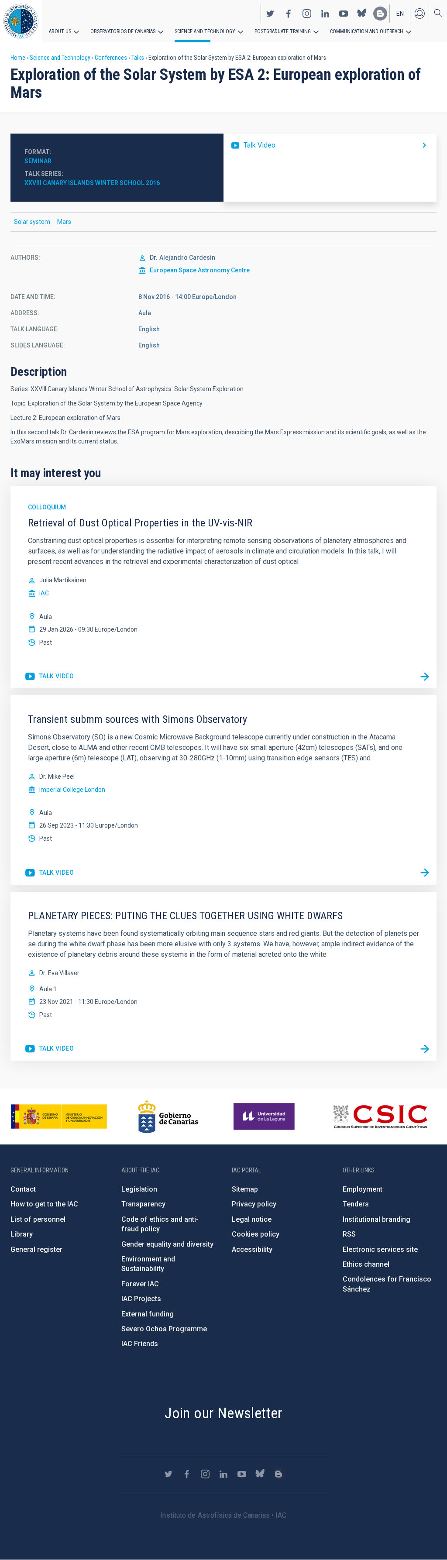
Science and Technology (205, 31)
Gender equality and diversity (167, 1244)
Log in (419, 13)
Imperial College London (72, 789)
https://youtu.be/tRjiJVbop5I (49, 873)
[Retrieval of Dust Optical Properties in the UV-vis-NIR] (425, 676)
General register (36, 1249)
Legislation (139, 1189)
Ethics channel (366, 1264)
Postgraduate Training (282, 31)
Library (21, 1234)
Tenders (356, 1204)
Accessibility (252, 1249)
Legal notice (252, 1219)
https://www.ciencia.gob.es (58, 1116)
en (400, 13)
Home (17, 57)
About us (60, 31)
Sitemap (245, 1189)
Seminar (38, 161)
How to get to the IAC (44, 1204)
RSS (349, 1234)
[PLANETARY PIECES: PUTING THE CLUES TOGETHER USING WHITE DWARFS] (425, 1049)
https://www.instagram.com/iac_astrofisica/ (307, 13)
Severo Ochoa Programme (164, 1329)
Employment (362, 1189)
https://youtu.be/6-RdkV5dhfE (49, 1049)
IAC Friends (139, 1344)
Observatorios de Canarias (122, 31)
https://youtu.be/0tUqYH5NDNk (49, 676)
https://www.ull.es (265, 1116)
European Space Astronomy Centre (200, 270)
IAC (44, 593)
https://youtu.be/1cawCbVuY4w (330, 145)
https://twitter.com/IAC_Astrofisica (270, 13)
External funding (147, 1314)
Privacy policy (254, 1204)
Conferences (111, 57)
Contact (23, 1189)
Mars (64, 221)
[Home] (21, 21)
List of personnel (37, 1219)
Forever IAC (140, 1284)
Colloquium (47, 507)
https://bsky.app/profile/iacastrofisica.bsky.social (362, 13)
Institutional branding (376, 1219)
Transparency (143, 1204)
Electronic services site (380, 1249)
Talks (137, 57)
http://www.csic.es (380, 1116)
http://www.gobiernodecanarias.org (168, 1116)
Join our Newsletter (223, 1413)
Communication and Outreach (366, 31)
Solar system (32, 221)
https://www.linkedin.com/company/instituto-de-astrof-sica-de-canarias (325, 13)
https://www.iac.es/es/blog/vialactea (380, 13)
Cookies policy (255, 1234)
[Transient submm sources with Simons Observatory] (425, 873)
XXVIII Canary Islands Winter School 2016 (92, 182)
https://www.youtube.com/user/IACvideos (343, 13)
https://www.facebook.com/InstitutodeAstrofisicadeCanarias (288, 13)
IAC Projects (141, 1299)
